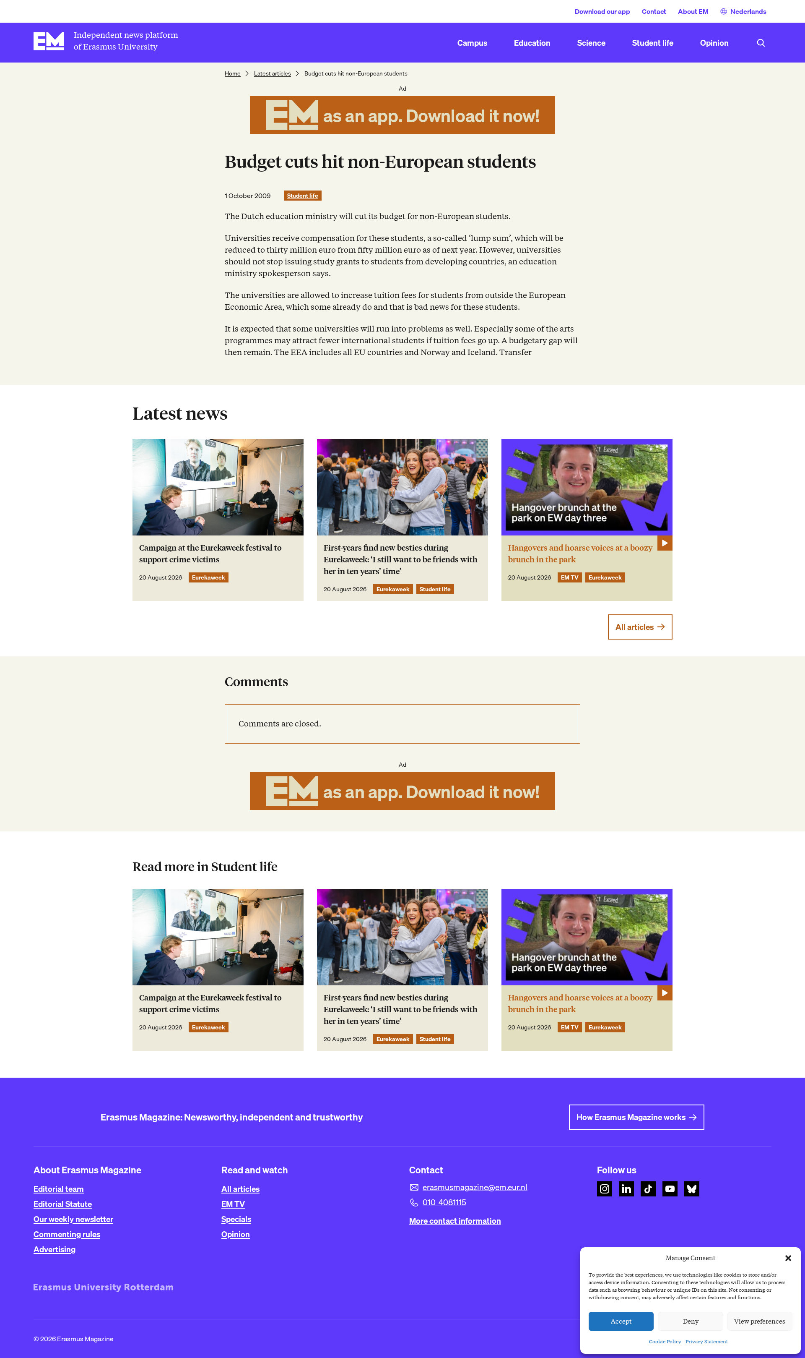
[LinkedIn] (626, 1188)
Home (233, 73)
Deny (691, 1321)
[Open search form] (760, 42)
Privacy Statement (707, 1341)
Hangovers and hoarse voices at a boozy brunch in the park (580, 553)
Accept (621, 1321)
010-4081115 (444, 1202)
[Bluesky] (691, 1188)
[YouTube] (670, 1188)
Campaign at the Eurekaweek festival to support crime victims (210, 553)
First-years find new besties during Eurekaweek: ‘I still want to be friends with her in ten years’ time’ (401, 559)
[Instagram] (604, 1188)
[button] (788, 1258)
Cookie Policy (665, 1341)
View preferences (759, 1321)
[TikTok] (648, 1188)
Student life (302, 195)
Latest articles (272, 73)
